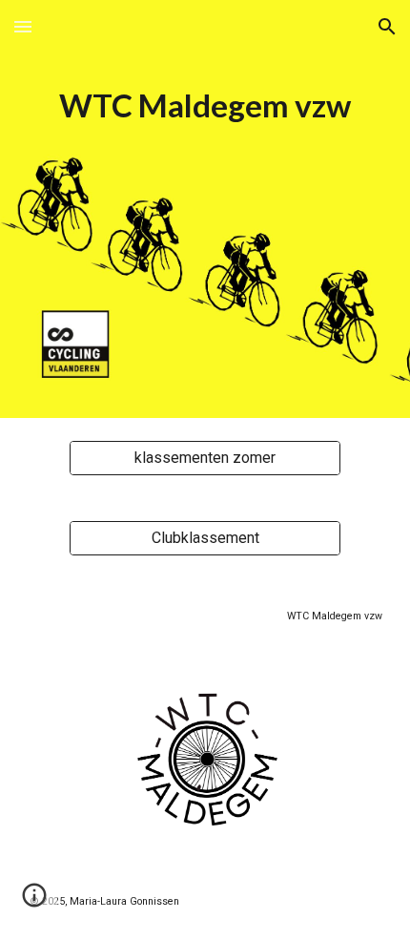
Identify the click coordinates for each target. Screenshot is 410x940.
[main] (205, 209)
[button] (23, 26)
